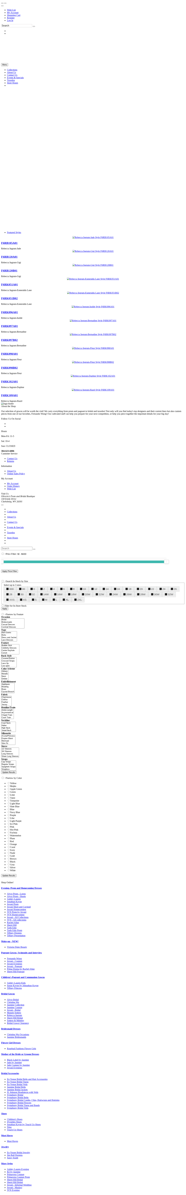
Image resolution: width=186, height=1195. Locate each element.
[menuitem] (96, 10)
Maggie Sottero (14, 1012)
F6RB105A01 (9, 243)
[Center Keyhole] (10, 650)
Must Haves (12, 1141)
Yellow (13, 783)
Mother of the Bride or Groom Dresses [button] (20, 1054)
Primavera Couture (15, 1174)
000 (11, 589)
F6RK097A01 (9, 326)
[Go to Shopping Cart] (2, 3)
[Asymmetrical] (7, 712)
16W (59, 594)
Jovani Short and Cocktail (19, 907)
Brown (13, 859)
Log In (10, 20)
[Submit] (34, 26)
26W (129, 594)
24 (163, 589)
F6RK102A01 (9, 381)
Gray (12, 864)
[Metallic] (4, 674)
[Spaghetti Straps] (8, 767)
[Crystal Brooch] (7, 692)
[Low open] (9, 666)
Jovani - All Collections (17, 917)
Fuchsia (13, 832)
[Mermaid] (8, 741)
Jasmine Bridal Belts (16, 1087)
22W (101, 594)
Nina (9, 1127)
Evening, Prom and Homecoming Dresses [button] (21, 888)
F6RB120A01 (9, 256)
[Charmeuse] (6, 697)
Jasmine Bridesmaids (16, 1037)
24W (115, 594)
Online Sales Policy (16, 473)
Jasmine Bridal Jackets (17, 1089)
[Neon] (4, 676)
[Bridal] (12, 619)
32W (170, 594)
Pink (12, 827)
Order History (13, 486)
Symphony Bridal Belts (17, 1097)
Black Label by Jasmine (18, 1060)
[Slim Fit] (8, 743)
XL (67, 599)
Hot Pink (14, 829)
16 (118, 589)
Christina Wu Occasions (18, 1034)
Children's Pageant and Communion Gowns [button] (23, 977)
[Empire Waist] (8, 738)
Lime (12, 795)
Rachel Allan (13, 922)
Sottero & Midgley (15, 1020)
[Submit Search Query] (34, 549)
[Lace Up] (9, 663)
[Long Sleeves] (10, 754)
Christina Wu (13, 1002)
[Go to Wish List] (5, 3)
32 (33, 594)
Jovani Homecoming (16, 909)
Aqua (12, 798)
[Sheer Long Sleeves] (10, 756)
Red (12, 841)
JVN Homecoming (15, 914)
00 (23, 589)
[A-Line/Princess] (8, 736)
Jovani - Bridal (13, 1010)
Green (13, 792)
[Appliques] (7, 684)
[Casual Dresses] (12, 624)
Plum (12, 838)
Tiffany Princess (14, 988)
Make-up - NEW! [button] (9, 941)
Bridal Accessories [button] (10, 1073)
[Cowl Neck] (8, 723)
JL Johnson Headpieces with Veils (22, 1092)
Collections (12, 511)
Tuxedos (11, 532)
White (13, 870)
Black (12, 861)
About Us (11, 471)
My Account (12, 12)
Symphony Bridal (15, 1095)
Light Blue (15, 803)
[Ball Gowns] (9, 632)
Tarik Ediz (12, 927)
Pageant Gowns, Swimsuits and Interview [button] (21, 952)
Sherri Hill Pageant (15, 971)
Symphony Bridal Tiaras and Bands (23, 1105)
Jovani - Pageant (14, 966)
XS (24, 599)
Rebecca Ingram (14, 1015)
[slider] (166, 562)
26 (175, 589)
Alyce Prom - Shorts (16, 896)
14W (46, 594)
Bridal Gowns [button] (8, 994)
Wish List (11, 10)
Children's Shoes (14, 1119)
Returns (10, 461)
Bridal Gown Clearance (18, 1023)
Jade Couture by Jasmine (18, 1065)
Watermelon (15, 835)
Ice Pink (14, 824)
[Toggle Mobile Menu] (2, 504)
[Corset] (10, 653)
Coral (12, 847)
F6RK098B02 (9, 367)
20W (87, 594)
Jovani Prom (12, 904)
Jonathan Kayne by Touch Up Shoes (24, 1124)
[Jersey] (6, 704)
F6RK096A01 (9, 312)
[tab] (93, 888)
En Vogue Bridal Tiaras (17, 1082)
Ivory (12, 850)
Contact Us (12, 458)
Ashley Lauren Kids (16, 983)
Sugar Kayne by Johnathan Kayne (23, 985)
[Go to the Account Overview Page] (2, 5)
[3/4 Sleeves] (10, 751)
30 (22, 594)
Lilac (12, 818)
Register (11, 18)
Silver (12, 867)
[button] (12, 70)
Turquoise (14, 800)
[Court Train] (7, 717)
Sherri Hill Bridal (15, 1018)
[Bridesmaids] (12, 622)
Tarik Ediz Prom (14, 930)
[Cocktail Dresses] (12, 627)
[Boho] (9, 635)
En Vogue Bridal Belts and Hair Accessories (27, 1079)
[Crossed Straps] (9, 661)
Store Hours (12, 538)
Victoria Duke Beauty (17, 947)
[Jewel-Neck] (8, 730)
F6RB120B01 (9, 270)
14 (107, 589)
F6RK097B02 (9, 340)
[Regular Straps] (8, 764)
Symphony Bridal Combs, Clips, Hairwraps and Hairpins (33, 1100)
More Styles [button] (7, 1163)
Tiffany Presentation (16, 935)
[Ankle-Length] (7, 710)
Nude (12, 853)
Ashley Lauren (14, 899)
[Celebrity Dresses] (10, 648)
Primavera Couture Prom (18, 1177)
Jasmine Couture (14, 1007)
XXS (12, 599)
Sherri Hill (12, 925)
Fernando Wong (14, 958)
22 (152, 589)
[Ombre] (4, 679)
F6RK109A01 (9, 395)
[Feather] (6, 702)
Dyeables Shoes (14, 1122)
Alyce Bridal (13, 999)
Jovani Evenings (14, 964)
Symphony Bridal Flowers (19, 1102)
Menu (4, 65)
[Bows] (7, 689)
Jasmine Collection (15, 1005)
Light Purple (16, 821)
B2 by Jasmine (13, 1172)
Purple (13, 815)
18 (129, 589)
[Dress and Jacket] (9, 637)
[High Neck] (8, 728)
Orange (13, 844)
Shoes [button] (4, 1113)
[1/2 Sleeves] (10, 749)
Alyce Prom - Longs (16, 894)
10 (84, 589)
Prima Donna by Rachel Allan (21, 969)
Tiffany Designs (14, 933)
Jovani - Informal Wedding (19, 1185)
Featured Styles (14, 232)
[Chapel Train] (7, 715)
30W (156, 594)
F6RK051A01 (9, 284)
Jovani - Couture (14, 961)
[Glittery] (4, 671)
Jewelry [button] (5, 1147)
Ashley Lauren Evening (18, 1169)
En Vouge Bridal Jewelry (18, 1152)
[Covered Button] (9, 658)
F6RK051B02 (9, 298)
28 (10, 594)
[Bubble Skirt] (10, 645)
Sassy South (12, 1158)
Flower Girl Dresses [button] (11, 1043)
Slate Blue (14, 806)
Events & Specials (15, 527)
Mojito (13, 786)
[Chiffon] (6, 699)
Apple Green (16, 789)
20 (141, 589)
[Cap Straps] (8, 762)
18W (73, 594)
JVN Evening (13, 1190)
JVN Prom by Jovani (16, 912)
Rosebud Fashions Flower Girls (21, 1048)
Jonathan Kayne (14, 901)
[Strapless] (8, 769)
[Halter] (8, 725)
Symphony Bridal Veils (17, 1108)
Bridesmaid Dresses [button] (10, 1029)
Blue (12, 809)
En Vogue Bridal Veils (17, 1084)
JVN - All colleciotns (16, 920)
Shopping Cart (13, 15)
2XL (79, 599)
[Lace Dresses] (9, 640)
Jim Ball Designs (15, 1155)
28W (142, 594)
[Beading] (7, 687)
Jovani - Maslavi (14, 1187)
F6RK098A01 (9, 353)
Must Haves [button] (7, 1135)
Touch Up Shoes (14, 1129)
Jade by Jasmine (14, 1062)
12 (95, 589)
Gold (12, 856)
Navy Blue (15, 812)
